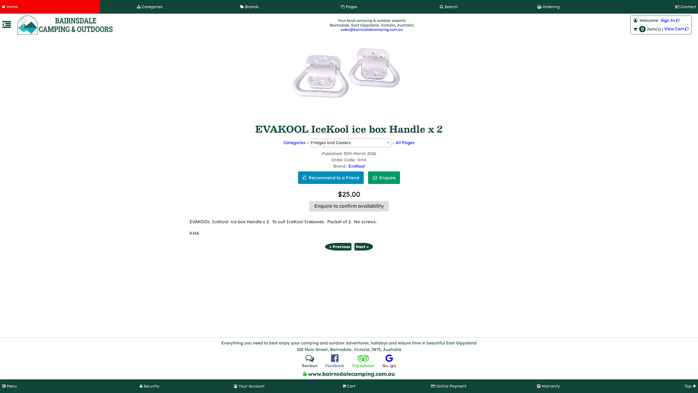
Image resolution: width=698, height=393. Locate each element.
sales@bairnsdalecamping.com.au (372, 29)
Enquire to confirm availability (349, 206)
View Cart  (676, 29)
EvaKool (356, 166)
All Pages (405, 142)
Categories (294, 142)
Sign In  (670, 20)
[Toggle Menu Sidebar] (6, 26)
